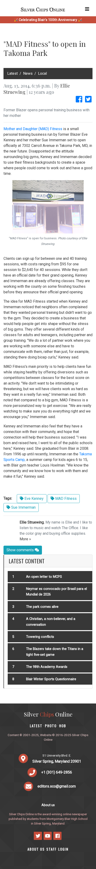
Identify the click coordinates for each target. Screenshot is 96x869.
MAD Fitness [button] (65, 498)
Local (42, 73)
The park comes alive (42, 607)
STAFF (51, 849)
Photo (51, 725)
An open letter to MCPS (44, 577)
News (28, 73)
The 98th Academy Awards (46, 667)
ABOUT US (36, 849)
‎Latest (12, 73)
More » (25, 539)
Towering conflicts (40, 637)
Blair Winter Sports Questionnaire (51, 679)
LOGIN (63, 849)
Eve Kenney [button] (34, 498)
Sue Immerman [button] (23, 507)
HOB (62, 725)
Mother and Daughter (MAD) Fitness (32, 129)
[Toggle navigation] (87, 9)
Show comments (21, 550)
